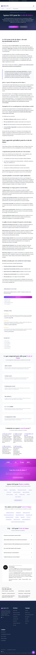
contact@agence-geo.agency (14, 0)
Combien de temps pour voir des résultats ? (12, 556)
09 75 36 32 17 (25, 0)
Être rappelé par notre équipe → (18, 477)
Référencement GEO (26, 512)
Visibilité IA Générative (10, 512)
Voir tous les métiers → (18, 500)
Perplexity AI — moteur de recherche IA (8, 593)
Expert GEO (22, 517)
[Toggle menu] (33, 6)
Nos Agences (27, 616)
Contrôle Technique (9, 494)
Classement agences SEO (29, 614)
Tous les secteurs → (23, 26)
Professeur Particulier (16, 492)
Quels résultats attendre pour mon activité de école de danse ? (15, 539)
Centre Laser (9, 492)
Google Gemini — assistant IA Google (24, 593)
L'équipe (26, 610)
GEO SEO (17, 517)
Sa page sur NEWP (25, 579)
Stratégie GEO (18, 512)
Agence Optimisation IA (26, 519)
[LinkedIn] (1, 617)
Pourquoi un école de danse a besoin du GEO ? (12, 535)
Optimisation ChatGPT (9, 517)
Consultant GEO (8, 519)
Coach (16, 494)
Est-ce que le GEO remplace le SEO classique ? (12, 548)
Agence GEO (15, 610)
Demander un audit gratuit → (14, 26)
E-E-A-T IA (28, 517)
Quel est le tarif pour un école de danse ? (11, 552)
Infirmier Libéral (22, 494)
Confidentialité (3, 640)
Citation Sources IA (17, 519)
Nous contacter (3, 636)
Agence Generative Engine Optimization (18, 521)
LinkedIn (20, 579)
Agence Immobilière (26, 492)
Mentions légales (4, 638)
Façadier (28, 494)
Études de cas (27, 612)
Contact (26, 623)
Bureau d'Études (18, 496)
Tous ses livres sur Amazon (13, 579)
